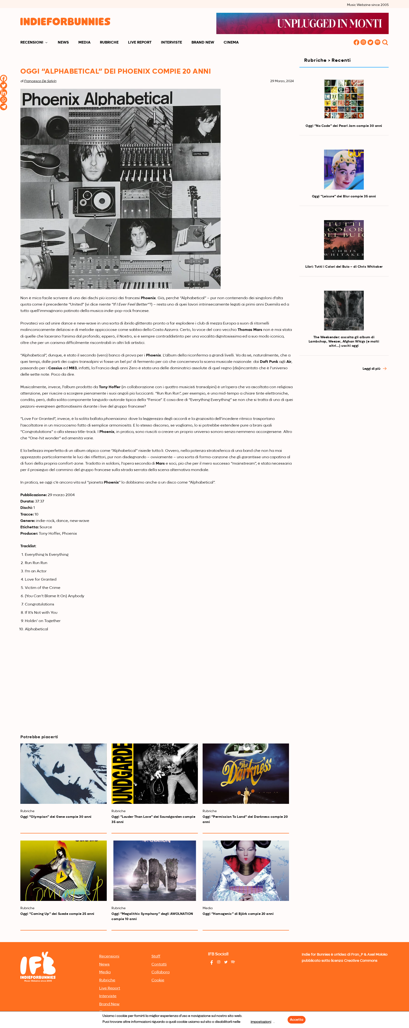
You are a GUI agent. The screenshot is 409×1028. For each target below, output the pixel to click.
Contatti (159, 964)
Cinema (231, 43)
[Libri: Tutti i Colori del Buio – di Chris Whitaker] (344, 240)
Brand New (202, 43)
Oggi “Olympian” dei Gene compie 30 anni (56, 817)
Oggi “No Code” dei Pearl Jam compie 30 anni (344, 126)
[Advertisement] (344, 417)
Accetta (296, 1019)
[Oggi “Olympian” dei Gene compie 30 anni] (63, 773)
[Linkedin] (3, 92)
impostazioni (261, 1022)
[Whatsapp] (3, 99)
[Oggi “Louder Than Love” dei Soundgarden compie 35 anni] (154, 773)
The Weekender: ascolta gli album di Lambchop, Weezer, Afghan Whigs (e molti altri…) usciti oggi (344, 341)
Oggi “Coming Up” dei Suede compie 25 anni (57, 914)
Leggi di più (372, 368)
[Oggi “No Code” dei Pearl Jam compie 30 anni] (344, 99)
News (63, 43)
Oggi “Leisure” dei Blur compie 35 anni (344, 196)
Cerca (385, 43)
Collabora (160, 972)
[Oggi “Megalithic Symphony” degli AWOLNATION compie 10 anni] (154, 871)
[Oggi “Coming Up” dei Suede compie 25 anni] (63, 871)
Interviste (171, 43)
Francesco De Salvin (40, 81)
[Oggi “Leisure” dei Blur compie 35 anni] (344, 169)
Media (84, 43)
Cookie (157, 980)
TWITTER (370, 43)
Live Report (139, 43)
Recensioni (31, 43)
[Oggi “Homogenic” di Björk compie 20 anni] (246, 871)
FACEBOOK (356, 43)
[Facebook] (3, 78)
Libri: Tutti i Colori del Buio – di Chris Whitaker (344, 266)
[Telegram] (3, 106)
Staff (155, 956)
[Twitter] (3, 85)
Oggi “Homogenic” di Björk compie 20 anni (238, 914)
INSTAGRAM (363, 43)
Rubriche (109, 43)
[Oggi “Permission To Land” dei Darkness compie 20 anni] (246, 773)
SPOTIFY (377, 43)
